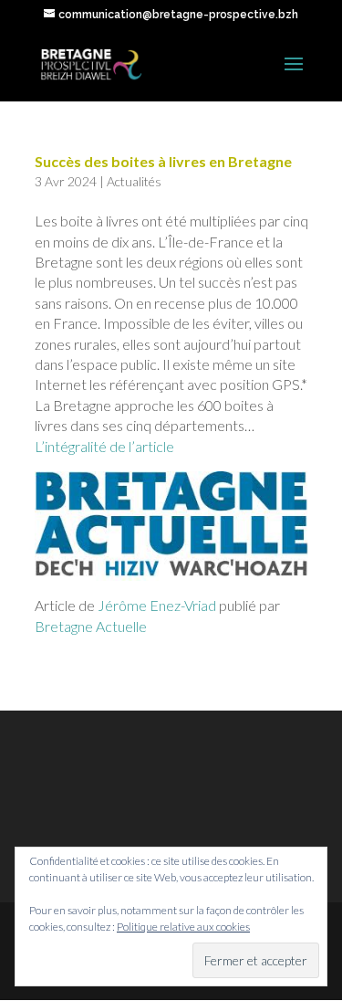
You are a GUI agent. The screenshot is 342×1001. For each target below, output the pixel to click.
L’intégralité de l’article (104, 446)
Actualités (134, 181)
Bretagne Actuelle (91, 626)
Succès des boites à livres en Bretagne (163, 161)
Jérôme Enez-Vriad (155, 605)
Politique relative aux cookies (183, 926)
